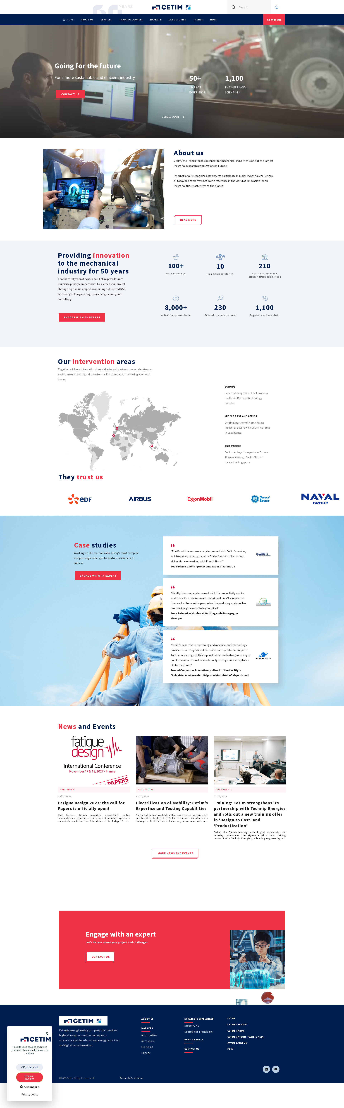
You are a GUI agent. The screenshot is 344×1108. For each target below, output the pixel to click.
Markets (155, 19)
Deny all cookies (30, 1077)
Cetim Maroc (236, 1030)
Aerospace (148, 1041)
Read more (188, 219)
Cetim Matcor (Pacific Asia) (245, 1036)
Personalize (31, 1087)
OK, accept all (29, 1067)
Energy (145, 1053)
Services (106, 19)
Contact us (70, 94)
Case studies (177, 19)
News (213, 19)
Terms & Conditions (131, 1078)
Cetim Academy (237, 1043)
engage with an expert (98, 575)
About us (87, 19)
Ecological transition (198, 1031)
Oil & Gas (147, 1047)
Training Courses (131, 19)
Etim (230, 1049)
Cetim (231, 1018)
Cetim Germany (237, 1024)
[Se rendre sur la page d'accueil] (172, 7)
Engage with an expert (82, 317)
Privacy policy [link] (29, 1094)
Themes (198, 19)
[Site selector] (277, 7)
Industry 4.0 (192, 1025)
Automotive (149, 1035)
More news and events (176, 853)
